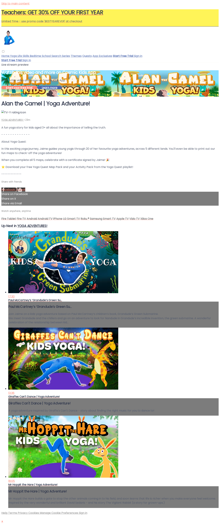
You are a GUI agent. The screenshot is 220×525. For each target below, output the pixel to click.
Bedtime (36, 56)
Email (21, 190)
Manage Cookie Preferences (59, 513)
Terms (13, 513)
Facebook (8, 190)
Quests (87, 56)
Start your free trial (19, 87)
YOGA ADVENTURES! (12, 120)
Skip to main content (15, 4)
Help (4, 513)
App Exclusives (102, 56)
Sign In (26, 60)
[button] (3, 51)
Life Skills (24, 56)
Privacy (23, 513)
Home (5, 56)
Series (66, 56)
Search (57, 56)
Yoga (14, 56)
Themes (76, 56)
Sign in (138, 56)
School (47, 56)
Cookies (34, 513)
